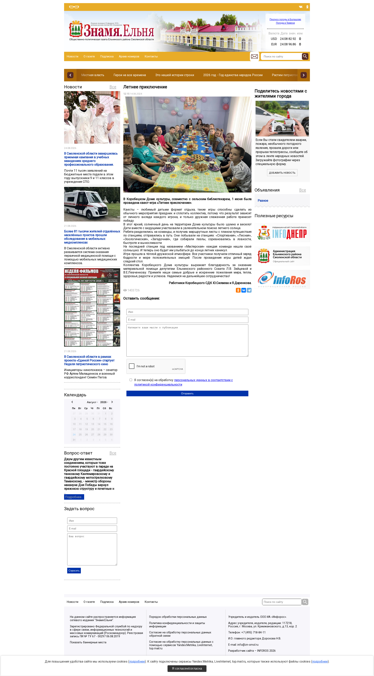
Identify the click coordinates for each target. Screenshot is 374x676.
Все (112, 86)
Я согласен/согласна (187, 668)
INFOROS (263, 650)
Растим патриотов (285, 75)
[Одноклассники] (238, 290)
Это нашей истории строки (174, 75)
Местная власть (92, 75)
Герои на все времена (130, 75)
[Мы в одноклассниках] (307, 6)
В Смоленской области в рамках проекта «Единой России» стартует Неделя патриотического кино (89, 360)
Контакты (151, 56)
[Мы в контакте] (301, 6)
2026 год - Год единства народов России (233, 75)
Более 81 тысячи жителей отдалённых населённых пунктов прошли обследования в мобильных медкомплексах (92, 236)
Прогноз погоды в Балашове (285, 19)
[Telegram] (249, 290)
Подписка (107, 56)
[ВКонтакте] (243, 290)
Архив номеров (129, 56)
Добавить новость (282, 172)
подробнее (137, 661)
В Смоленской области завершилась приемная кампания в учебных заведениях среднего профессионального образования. (91, 159)
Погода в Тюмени (285, 23)
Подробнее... (74, 497)
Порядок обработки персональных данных (178, 617)
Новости (72, 56)
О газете (89, 56)
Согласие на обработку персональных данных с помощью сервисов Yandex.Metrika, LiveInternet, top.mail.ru (181, 645)
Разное (263, 200)
